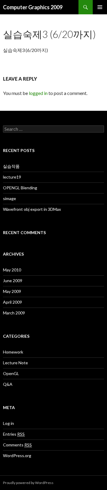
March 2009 (14, 312)
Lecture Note (15, 362)
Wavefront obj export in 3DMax (32, 209)
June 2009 (12, 280)
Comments (17, 444)
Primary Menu (100, 7)
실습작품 (11, 166)
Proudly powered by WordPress (28, 482)
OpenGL (11, 373)
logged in (38, 93)
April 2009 (12, 302)
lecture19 (12, 176)
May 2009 (12, 291)
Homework (13, 351)
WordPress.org (17, 455)
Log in (8, 423)
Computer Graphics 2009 (32, 7)
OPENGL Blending (20, 187)
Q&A (7, 384)
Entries (14, 434)
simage (9, 198)
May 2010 (12, 269)
